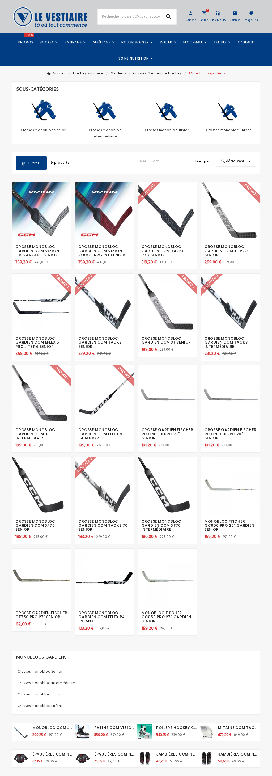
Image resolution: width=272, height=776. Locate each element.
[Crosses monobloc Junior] (167, 110)
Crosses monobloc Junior (167, 130)
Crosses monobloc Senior (43, 130)
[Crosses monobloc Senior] (43, 110)
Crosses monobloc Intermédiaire (105, 133)
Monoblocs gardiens (41, 657)
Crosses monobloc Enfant (228, 130)
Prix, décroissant (236, 161)
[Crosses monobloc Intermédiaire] (105, 110)
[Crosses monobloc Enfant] (229, 110)
